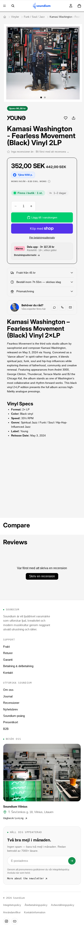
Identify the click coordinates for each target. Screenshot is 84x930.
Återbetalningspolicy (36, 905)
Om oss (8, 689)
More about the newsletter (25, 878)
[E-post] (70, 307)
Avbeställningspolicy (62, 905)
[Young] (16, 117)
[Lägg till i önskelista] (65, 117)
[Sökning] (13, 6)
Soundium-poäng (14, 715)
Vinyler (15, 16)
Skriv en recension (42, 576)
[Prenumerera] (72, 861)
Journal (8, 696)
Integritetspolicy (12, 905)
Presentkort (10, 722)
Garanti (8, 659)
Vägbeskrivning (13, 818)
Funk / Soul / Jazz (34, 16)
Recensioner (11, 702)
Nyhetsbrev (10, 709)
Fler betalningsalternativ (42, 237)
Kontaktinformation (34, 912)
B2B (6, 728)
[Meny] (4, 5)
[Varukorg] (79, 6)
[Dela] (73, 117)
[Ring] (62, 307)
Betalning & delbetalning (18, 666)
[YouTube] (14, 921)
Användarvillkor (12, 912)
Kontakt (8, 672)
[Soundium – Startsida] (4, 16)
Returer (8, 653)
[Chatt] (54, 307)
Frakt (6, 646)
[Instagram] (6, 921)
